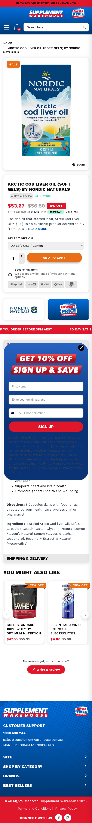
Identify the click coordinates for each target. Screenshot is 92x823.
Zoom (80, 164)
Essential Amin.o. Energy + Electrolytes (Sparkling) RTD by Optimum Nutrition (67, 629)
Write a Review (50, 671)
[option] (24, 601)
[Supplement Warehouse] (46, 13)
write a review (21, 196)
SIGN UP (45, 426)
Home (7, 43)
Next (85, 614)
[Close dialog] (81, 347)
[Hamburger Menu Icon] (6, 29)
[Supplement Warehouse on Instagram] (67, 817)
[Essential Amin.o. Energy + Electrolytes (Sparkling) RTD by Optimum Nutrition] (67, 601)
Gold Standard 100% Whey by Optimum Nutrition (24, 629)
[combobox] (15, 412)
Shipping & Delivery (27, 558)
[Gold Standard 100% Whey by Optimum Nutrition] (24, 601)
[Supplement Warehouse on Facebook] (58, 817)
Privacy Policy (66, 809)
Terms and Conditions (34, 809)
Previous (6, 614)
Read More (37, 229)
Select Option (20, 238)
